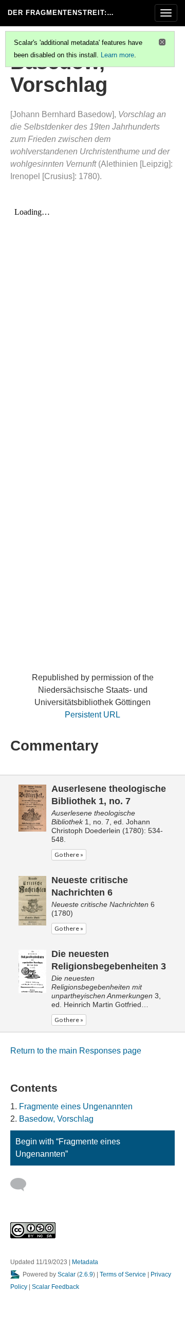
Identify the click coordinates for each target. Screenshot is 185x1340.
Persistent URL (92, 714)
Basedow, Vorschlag (56, 1118)
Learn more (117, 55)
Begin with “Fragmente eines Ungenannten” (67, 1147)
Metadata (85, 1262)
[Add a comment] (22, 1184)
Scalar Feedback (55, 1286)
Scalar (67, 1274)
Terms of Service (123, 1274)
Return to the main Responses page (75, 1050)
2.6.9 (86, 1274)
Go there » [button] (68, 854)
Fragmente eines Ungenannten (76, 1106)
